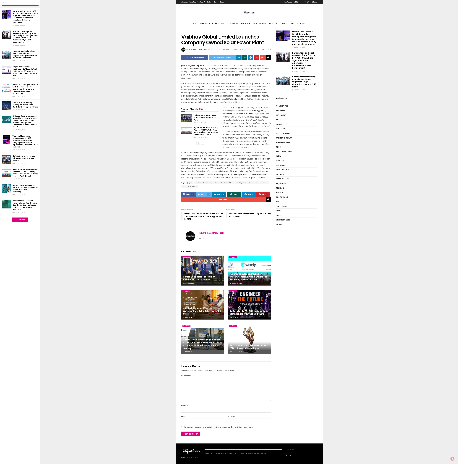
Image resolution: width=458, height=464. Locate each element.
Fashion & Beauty (284, 138)
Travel (279, 215)
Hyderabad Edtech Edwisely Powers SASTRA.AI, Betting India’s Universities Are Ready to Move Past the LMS (25, 172)
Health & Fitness (284, 151)
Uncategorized (283, 220)
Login (315, 2)
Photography (282, 170)
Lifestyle (273, 24)
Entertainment (260, 24)
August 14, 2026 (189, 317)
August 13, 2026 (189, 351)
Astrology (281, 115)
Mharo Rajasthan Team (198, 49)
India (214, 24)
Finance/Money (283, 142)
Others (300, 24)
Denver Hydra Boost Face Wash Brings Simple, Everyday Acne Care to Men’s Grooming (25, 188)
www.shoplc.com (197, 165)
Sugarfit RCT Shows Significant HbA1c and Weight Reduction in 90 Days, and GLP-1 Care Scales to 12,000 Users (25, 71)
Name (184, 405)
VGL (183, 186)
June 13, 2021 (216, 49)
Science (279, 192)
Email (184, 416)
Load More (20, 220)
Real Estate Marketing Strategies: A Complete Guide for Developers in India (25, 104)
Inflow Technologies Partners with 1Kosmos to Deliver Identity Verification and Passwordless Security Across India (25, 89)
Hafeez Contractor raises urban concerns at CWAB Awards (24, 158)
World (224, 24)
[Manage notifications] (452, 459)
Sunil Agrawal (241, 183)
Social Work (282, 197)
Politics (280, 174)
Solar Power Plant (226, 183)
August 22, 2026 (200, 137)
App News (280, 110)
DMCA (209, 2)
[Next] (202, 143)
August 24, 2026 (200, 123)
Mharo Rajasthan (192, 458)
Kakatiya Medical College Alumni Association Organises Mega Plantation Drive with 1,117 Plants (25, 54)
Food (278, 147)
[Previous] (198, 143)
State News (281, 206)
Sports (279, 201)
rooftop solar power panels (206, 183)
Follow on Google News (221, 2)
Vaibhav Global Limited (258, 183)
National (280, 165)
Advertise (192, 2)
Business (234, 24)
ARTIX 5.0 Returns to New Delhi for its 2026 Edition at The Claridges (248, 347)
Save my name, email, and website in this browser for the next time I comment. (218, 427)
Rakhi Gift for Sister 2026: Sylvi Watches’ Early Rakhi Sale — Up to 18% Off (202, 311)
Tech (283, 24)
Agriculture (282, 106)
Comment (186, 376)
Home (194, 24)
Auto (291, 24)
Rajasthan (205, 24)
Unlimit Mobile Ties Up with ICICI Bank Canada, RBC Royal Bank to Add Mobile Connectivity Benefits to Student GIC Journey (202, 344)
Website (231, 416)
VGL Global (192, 186)
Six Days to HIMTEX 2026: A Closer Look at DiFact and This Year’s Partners (249, 312)
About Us (184, 2)
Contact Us (201, 2)
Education (245, 24)
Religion (280, 188)
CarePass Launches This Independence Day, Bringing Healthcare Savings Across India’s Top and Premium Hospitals (25, 205)
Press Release (282, 179)
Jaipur (189, 183)
